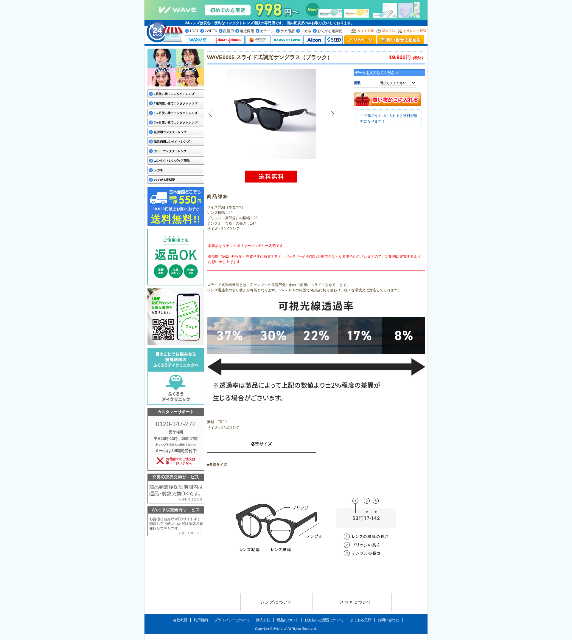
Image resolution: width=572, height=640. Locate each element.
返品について (287, 620)
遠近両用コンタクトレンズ (172, 141)
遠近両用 (247, 31)
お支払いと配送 (414, 31)
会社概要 (180, 620)
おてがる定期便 (329, 31)
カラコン (267, 31)
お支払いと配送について (324, 620)
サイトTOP (366, 31)
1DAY (194, 31)
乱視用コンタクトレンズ (170, 132)
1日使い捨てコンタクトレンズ (174, 93)
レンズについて (276, 602)
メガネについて (356, 602)
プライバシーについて (232, 620)
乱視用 (228, 31)
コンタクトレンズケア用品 (172, 160)
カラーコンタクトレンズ (170, 151)
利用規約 (201, 620)
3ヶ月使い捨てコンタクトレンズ (176, 122)
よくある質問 (361, 620)
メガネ (306, 31)
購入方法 (388, 31)
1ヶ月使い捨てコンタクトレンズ (176, 113)
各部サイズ (261, 443)
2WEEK (211, 31)
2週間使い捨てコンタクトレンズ (176, 103)
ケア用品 (287, 31)
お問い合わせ (388, 620)
